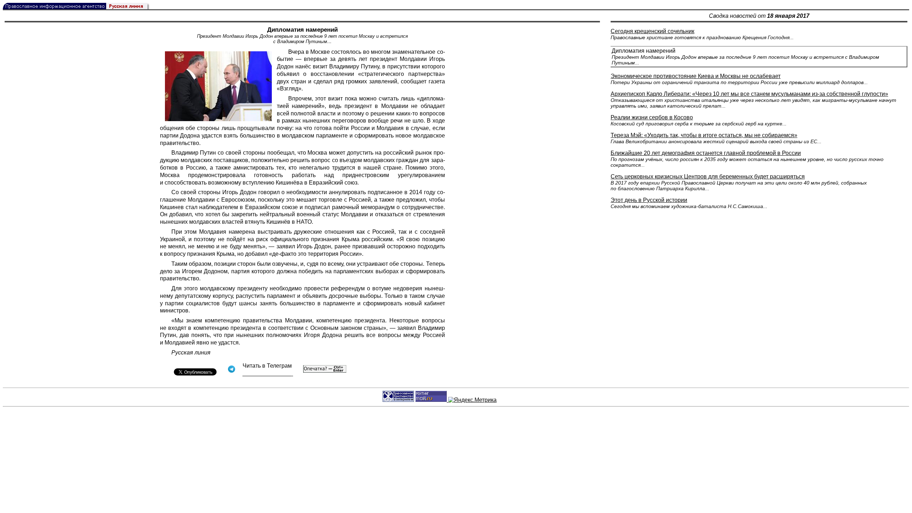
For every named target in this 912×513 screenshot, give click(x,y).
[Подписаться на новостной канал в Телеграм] (268, 373)
